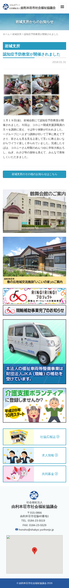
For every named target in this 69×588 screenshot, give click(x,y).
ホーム (6, 34)
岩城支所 (16, 34)
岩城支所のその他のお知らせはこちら (34, 174)
